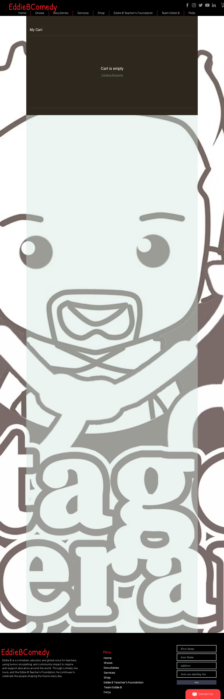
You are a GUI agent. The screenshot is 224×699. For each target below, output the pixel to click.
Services (109, 673)
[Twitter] (200, 5)
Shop (107, 678)
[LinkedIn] (214, 5)
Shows (108, 663)
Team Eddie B (113, 687)
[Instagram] (194, 5)
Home (108, 658)
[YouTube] (207, 5)
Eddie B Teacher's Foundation (124, 682)
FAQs (107, 692)
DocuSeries (111, 668)
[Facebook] (187, 5)
